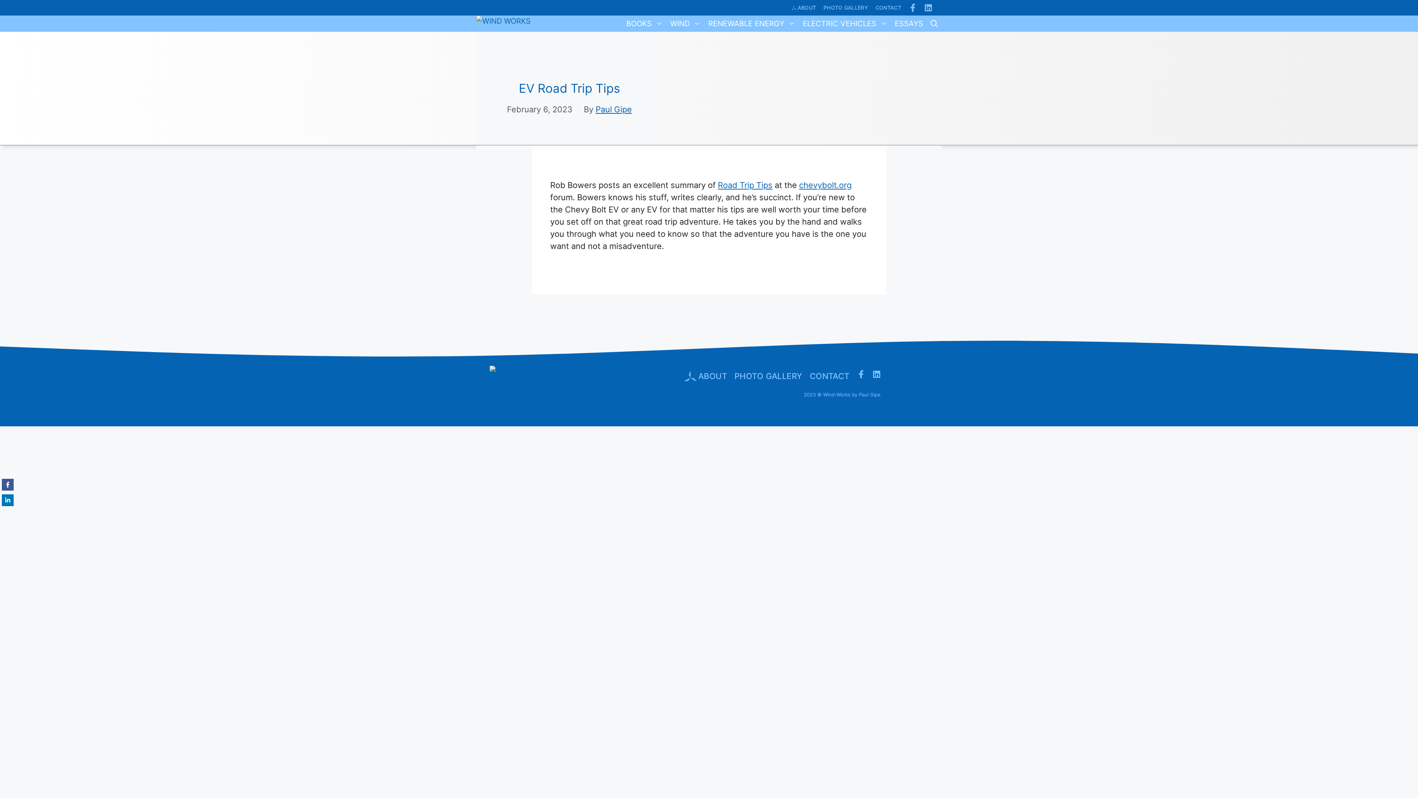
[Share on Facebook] (8, 485)
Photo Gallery (845, 7)
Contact (888, 7)
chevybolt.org (825, 185)
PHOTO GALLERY (768, 376)
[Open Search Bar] (934, 24)
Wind (680, 23)
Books (639, 23)
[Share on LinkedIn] (8, 500)
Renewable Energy (746, 23)
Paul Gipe (614, 109)
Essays (909, 23)
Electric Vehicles (839, 23)
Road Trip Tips (745, 185)
